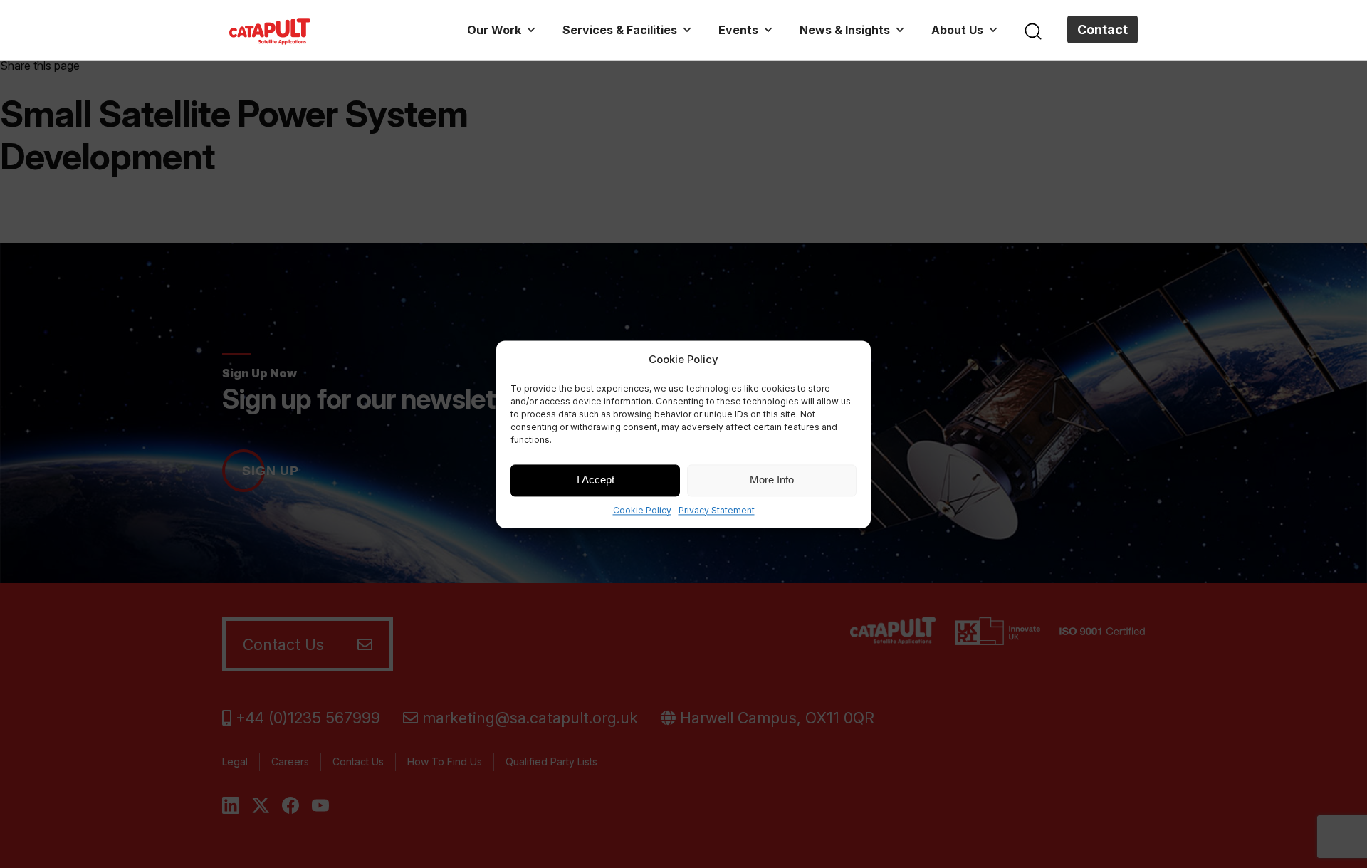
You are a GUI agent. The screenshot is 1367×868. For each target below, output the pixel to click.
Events (738, 30)
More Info (772, 480)
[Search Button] (1033, 30)
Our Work (494, 30)
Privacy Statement (717, 510)
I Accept (595, 480)
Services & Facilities (619, 30)
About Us (957, 30)
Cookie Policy (642, 510)
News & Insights (845, 30)
